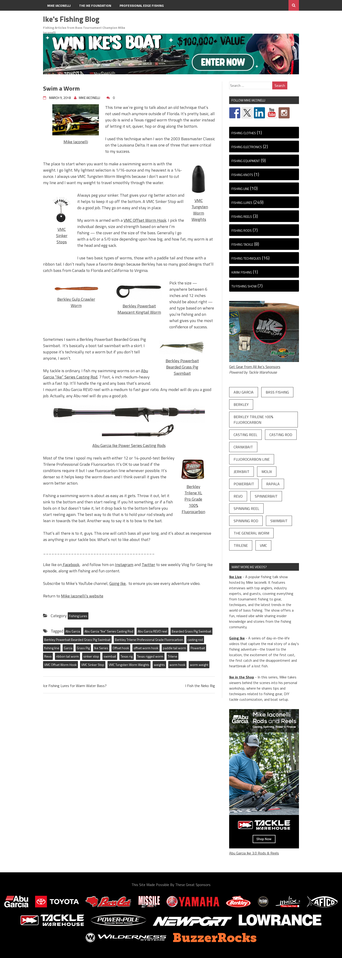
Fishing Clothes (243, 132)
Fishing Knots (242, 174)
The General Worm (251, 533)
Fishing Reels (241, 216)
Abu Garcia (72, 631)
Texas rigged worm (150, 656)
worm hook (177, 664)
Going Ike (117, 583)
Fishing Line (240, 188)
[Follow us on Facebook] (234, 112)
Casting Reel (245, 434)
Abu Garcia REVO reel (152, 631)
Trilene (172, 656)
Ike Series (101, 647)
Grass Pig (83, 647)
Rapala (273, 484)
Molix (267, 471)
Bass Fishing (277, 392)
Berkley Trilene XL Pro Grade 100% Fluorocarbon (193, 499)
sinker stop (91, 656)
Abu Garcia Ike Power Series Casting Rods (129, 445)
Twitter (148, 564)
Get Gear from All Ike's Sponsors (254, 366)
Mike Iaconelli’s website (82, 596)
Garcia (68, 647)
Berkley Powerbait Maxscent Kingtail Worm (139, 309)
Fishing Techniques (246, 258)
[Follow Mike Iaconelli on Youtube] (271, 112)
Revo (48, 656)
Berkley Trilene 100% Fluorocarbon (253, 419)
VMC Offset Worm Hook (145, 220)
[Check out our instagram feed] (284, 112)
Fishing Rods (241, 230)
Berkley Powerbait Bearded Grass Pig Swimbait (182, 367)
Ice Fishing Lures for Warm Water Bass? (75, 685)
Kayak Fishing (241, 272)
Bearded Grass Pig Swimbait (191, 631)
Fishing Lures (78, 615)
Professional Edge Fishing (142, 5)
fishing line (51, 647)
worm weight (199, 664)
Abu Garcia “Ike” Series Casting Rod (95, 374)
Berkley (241, 404)
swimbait (110, 656)
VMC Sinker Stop (92, 664)
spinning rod (246, 521)
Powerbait (198, 647)
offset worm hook (146, 647)
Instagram (124, 564)
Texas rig (127, 656)
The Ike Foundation (95, 5)
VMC (263, 545)
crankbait (243, 447)
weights (159, 664)
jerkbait (241, 471)
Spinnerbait (266, 496)
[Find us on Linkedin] (259, 112)
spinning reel (246, 508)
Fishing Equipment (245, 160)
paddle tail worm (174, 647)
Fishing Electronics (246, 146)
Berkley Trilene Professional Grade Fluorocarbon (149, 639)
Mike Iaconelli (59, 5)
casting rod (195, 639)
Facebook (70, 564)
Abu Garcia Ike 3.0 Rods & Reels (254, 853)
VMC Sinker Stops (61, 235)
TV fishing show (244, 286)
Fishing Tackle (242, 244)
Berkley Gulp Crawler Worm (76, 302)
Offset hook (121, 647)
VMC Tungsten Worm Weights (199, 209)
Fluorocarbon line (252, 459)
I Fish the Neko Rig (200, 685)
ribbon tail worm (67, 656)
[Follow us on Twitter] (247, 112)
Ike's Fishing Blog (71, 19)
